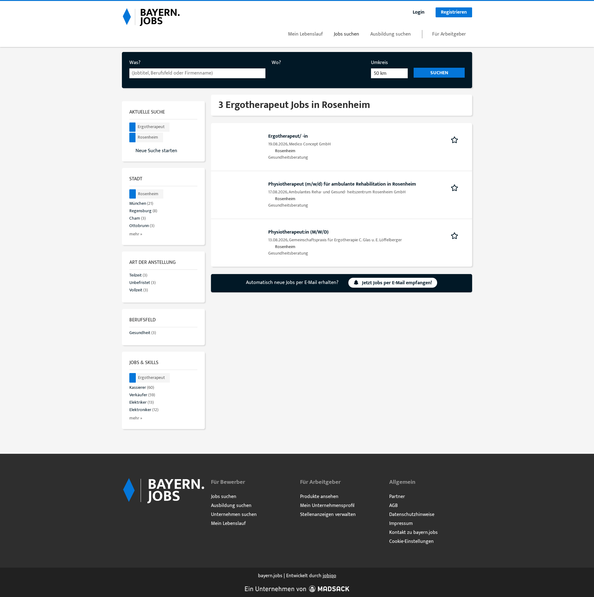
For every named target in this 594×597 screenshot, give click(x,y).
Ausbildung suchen (390, 34)
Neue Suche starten (156, 150)
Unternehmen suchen (234, 514)
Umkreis (379, 62)
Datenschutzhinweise (411, 514)
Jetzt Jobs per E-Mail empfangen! (397, 283)
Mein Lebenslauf (305, 34)
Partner (397, 496)
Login (418, 12)
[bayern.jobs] (151, 16)
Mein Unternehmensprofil (327, 505)
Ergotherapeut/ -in (288, 136)
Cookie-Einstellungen (411, 541)
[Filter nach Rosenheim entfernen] (132, 194)
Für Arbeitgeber (449, 34)
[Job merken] (456, 139)
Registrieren (454, 12)
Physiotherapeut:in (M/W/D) (298, 232)
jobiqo (329, 576)
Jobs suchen (346, 34)
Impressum (401, 523)
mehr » (135, 234)
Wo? (276, 62)
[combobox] (197, 73)
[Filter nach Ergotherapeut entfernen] (132, 378)
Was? (134, 62)
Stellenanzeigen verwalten (328, 514)
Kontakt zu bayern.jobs (413, 532)
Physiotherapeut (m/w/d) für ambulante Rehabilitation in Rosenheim (342, 184)
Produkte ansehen (319, 496)
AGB (393, 505)
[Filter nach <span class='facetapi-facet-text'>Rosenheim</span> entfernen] (132, 137)
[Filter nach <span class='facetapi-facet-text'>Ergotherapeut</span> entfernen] (132, 127)
